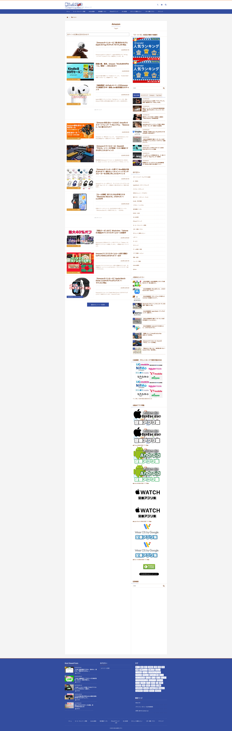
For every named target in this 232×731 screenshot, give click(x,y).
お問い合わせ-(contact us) (141, 711)
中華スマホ (151, 669)
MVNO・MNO (136, 213)
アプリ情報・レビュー (138, 253)
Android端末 (92, 11)
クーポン (164, 677)
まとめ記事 (124, 11)
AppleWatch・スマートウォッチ (75, 297)
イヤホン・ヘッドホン (138, 205)
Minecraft (138, 685)
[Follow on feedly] (161, 4)
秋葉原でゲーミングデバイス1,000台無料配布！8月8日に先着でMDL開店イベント (153, 163)
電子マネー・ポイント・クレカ (140, 197)
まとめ (153, 683)
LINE (68, 16)
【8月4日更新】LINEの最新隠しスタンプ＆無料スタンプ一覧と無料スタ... (154, 282)
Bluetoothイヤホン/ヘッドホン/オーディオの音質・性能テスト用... (154, 304)
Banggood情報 (153, 688)
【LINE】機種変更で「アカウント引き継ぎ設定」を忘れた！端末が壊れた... (86, 679)
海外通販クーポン (102, 11)
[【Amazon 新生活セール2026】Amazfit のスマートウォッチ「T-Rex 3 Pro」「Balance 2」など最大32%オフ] (80, 131)
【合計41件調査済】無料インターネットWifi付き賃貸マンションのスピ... (153, 319)
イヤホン (143, 683)
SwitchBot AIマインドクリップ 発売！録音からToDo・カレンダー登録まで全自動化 (154, 125)
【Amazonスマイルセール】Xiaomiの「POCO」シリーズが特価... (152, 341)
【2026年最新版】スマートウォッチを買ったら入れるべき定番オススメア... (154, 297)
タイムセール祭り (154, 675)
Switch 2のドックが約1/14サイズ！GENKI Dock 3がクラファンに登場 (153, 148)
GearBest (146, 688)
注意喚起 (151, 667)
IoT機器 (158, 685)
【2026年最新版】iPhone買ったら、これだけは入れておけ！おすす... (154, 289)
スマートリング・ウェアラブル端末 (141, 177)
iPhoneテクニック (114, 11)
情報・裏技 (135, 257)
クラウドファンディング (141, 680)
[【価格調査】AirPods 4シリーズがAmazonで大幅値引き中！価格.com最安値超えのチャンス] (80, 94)
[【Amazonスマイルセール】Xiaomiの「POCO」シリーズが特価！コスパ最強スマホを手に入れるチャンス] (80, 153)
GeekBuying (139, 688)
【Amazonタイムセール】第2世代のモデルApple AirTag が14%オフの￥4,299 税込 (112, 43)
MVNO (161, 683)
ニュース (145, 672)
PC (157, 683)
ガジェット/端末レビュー (136, 11)
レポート (135, 237)
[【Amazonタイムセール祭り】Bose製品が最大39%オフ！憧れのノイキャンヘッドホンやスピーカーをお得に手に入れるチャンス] (80, 178)
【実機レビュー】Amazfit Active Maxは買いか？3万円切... (152, 334)
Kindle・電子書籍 (137, 201)
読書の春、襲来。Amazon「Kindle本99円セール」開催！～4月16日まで (112, 65)
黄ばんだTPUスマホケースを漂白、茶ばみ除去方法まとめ (84, 705)
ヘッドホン (138, 672)
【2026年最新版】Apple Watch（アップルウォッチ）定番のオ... (154, 312)
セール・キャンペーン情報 (79, 11)
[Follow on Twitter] (157, 4)
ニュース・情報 (137, 261)
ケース (158, 677)
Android (146, 690)
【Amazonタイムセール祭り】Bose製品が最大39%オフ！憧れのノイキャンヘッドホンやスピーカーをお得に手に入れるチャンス (112, 171)
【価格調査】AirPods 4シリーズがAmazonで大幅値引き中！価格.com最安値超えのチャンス (112, 87)
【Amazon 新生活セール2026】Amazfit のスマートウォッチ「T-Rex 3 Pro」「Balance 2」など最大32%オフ (112, 124)
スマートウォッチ (140, 677)
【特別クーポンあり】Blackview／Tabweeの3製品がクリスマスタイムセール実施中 (112, 231)
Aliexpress (158, 690)
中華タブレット (143, 669)
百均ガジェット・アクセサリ (140, 193)
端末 (142, 667)
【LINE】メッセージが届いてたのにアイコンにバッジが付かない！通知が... (86, 688)
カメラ (137, 683)
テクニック (160, 11)
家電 (163, 667)
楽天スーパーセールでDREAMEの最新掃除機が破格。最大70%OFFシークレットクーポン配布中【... (153, 110)
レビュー (158, 669)
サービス (135, 241)
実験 (137, 669)
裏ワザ (137, 667)
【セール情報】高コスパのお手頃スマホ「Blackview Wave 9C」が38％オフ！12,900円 (110, 196)
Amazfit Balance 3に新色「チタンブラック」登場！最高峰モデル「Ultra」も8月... (154, 101)
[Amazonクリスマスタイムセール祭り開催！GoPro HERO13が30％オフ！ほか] (80, 263)
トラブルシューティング (154, 672)
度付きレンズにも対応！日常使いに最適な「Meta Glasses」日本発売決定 (153, 117)
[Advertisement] (98, 115)
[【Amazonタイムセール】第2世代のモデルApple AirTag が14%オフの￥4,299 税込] (80, 50)
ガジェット (159, 680)
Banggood (161, 688)
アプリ (148, 683)
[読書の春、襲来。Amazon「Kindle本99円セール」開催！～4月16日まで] (80, 71)
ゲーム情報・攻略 (137, 249)
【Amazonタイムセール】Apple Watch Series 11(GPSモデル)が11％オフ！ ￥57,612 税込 (110, 280)
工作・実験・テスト (149, 11)
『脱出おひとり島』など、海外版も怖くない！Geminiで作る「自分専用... (154, 349)
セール (161, 675)
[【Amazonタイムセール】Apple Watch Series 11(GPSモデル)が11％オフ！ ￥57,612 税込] (80, 287)
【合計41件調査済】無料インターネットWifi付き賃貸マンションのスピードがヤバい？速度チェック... (154, 141)
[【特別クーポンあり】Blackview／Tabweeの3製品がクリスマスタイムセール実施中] (80, 238)
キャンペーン (152, 680)
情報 (159, 667)
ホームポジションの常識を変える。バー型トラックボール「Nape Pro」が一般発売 (154, 156)
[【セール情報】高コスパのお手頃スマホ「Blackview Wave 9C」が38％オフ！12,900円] (80, 202)
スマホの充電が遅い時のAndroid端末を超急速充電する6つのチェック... (85, 697)
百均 (146, 667)
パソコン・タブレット (138, 189)
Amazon (152, 690)
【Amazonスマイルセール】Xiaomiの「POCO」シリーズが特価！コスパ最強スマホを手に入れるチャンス (112, 148)
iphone (134, 269)
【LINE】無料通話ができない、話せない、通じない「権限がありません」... (86, 670)
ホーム (68, 11)
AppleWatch (139, 690)
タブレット (145, 675)
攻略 (155, 667)
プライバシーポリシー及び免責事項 (144, 707)
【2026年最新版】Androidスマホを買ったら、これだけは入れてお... (153, 326)
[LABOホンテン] (74, 6)
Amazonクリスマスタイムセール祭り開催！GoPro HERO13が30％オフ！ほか (112, 254)
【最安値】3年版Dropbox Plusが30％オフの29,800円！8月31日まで (154, 132)
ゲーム (153, 677)
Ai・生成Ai (135, 181)
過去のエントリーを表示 (98, 304)
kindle (148, 685)
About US (137, 703)
